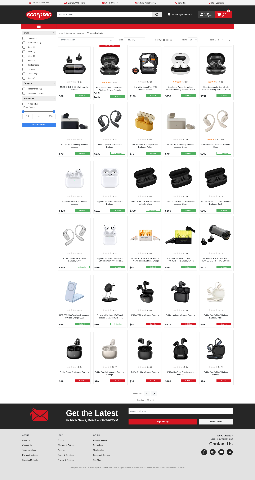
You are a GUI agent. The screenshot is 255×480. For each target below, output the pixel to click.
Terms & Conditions (66, 455)
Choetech (33, 69)
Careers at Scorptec (101, 455)
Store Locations (29, 450)
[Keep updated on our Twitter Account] (229, 453)
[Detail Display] (167, 40)
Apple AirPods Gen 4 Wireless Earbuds (110, 202)
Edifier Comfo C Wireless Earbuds (74, 372)
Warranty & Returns (66, 445)
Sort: (121, 40)
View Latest (216, 421)
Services (61, 450)
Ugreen (32, 78)
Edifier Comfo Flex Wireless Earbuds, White (216, 316)
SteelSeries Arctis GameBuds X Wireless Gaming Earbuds (110, 89)
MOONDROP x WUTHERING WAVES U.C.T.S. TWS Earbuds (216, 259)
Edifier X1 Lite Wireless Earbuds (145, 372)
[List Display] (171, 40)
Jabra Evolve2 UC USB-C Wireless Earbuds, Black (216, 202)
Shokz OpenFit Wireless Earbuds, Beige (215, 146)
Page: (211, 40)
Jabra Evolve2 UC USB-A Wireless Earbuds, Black (145, 202)
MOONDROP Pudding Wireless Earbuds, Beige (180, 146)
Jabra (31, 56)
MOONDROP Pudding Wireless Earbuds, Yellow (145, 146)
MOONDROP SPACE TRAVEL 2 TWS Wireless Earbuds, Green (180, 259)
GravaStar (33, 74)
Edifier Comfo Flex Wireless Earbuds (216, 373)
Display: (158, 40)
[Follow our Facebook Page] (203, 453)
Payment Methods (30, 455)
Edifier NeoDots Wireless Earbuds (180, 315)
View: (184, 40)
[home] (39, 15)
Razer (31, 47)
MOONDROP (34, 43)
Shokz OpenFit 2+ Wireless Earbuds (110, 146)
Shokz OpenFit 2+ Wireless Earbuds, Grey (74, 259)
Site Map (97, 460)
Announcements (100, 440)
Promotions (98, 445)
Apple (31, 52)
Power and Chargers (37, 93)
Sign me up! (163, 421)
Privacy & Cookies (66, 460)
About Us (26, 440)
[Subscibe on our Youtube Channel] (220, 453)
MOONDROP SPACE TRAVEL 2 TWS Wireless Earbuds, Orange (145, 259)
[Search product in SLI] (157, 14)
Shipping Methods (30, 460)
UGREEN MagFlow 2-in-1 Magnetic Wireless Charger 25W (74, 316)
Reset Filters (38, 125)
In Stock (33, 104)
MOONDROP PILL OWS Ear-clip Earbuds (74, 88)
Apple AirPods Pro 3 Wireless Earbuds (74, 202)
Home (61, 33)
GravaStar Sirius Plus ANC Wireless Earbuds (145, 88)
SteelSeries (34, 65)
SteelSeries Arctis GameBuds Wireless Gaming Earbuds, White (180, 88)
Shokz (31, 61)
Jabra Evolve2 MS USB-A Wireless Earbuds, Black (180, 202)
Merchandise (98, 450)
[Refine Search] (111, 40)
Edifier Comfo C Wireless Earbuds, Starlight (110, 373)
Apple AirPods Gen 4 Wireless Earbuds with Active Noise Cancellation (110, 261)
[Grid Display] (164, 40)
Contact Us (27, 445)
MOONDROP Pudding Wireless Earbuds (74, 146)
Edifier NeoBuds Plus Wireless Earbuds (180, 373)
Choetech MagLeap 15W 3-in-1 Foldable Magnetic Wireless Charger (110, 317)
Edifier (32, 38)
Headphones (35, 89)
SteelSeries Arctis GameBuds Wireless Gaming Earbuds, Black (216, 88)
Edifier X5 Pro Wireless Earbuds (145, 315)
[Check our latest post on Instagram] (211, 453)
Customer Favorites (75, 33)
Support (61, 440)
